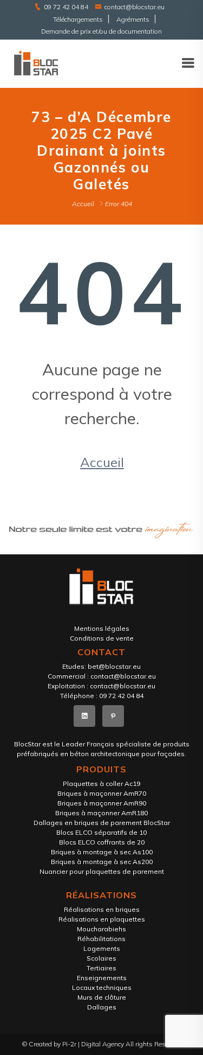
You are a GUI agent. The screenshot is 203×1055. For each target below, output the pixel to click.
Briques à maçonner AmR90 (101, 803)
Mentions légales (101, 628)
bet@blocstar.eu (114, 666)
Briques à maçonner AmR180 (101, 813)
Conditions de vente (102, 638)
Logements (101, 948)
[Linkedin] (84, 716)
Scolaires (101, 958)
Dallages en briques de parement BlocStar (102, 823)
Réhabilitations (101, 939)
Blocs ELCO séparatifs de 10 (101, 832)
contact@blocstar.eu (134, 7)
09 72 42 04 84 (66, 7)
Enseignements (102, 978)
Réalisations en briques (102, 909)
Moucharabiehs (101, 929)
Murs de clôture (101, 997)
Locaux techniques (102, 987)
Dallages (101, 1007)
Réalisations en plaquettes (101, 919)
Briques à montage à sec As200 (102, 862)
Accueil (83, 204)
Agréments (132, 19)
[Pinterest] (113, 716)
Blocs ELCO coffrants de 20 (102, 842)
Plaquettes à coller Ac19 (101, 783)
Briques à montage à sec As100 (102, 852)
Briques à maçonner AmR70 (101, 793)
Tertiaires (101, 968)
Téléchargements (78, 19)
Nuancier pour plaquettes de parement (102, 871)
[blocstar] (36, 62)
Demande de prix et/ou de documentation (101, 31)
